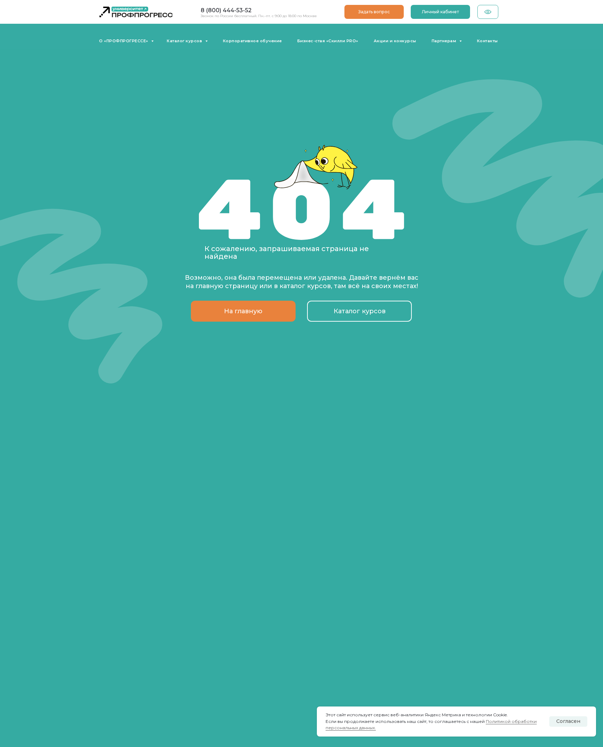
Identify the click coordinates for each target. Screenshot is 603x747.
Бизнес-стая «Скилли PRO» (327, 40)
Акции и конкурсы (395, 40)
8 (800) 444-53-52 (226, 10)
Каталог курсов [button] (185, 40)
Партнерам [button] (444, 40)
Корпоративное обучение (252, 40)
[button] (374, 12)
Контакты (487, 40)
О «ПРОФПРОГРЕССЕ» (124, 40)
